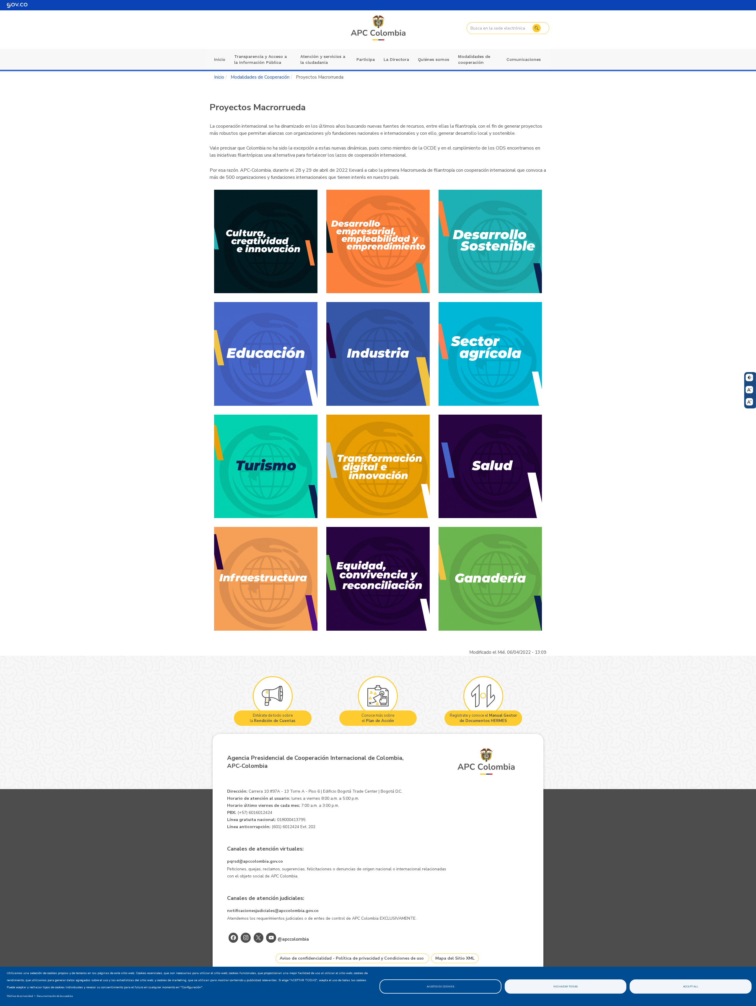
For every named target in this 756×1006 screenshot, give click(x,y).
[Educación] (265, 354)
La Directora (396, 59)
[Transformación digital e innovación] (378, 466)
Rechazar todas (565, 986)
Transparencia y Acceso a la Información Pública (260, 59)
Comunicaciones (523, 59)
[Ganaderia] (490, 579)
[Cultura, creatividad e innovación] (265, 241)
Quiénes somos (433, 59)
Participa (365, 59)
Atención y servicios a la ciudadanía (322, 59)
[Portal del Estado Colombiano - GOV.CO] (17, 5)
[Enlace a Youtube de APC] (271, 938)
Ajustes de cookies (440, 986)
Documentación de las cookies (55, 996)
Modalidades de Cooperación (260, 77)
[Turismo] (265, 466)
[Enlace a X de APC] (258, 938)
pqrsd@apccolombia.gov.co (255, 861)
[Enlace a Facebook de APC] (233, 938)
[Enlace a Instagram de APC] (246, 938)
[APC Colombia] (378, 28)
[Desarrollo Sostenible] (490, 241)
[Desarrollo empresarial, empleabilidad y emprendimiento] (378, 241)
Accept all (690, 986)
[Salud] (490, 466)
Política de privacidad (20, 996)
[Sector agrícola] (490, 354)
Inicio (219, 59)
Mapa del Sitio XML (455, 958)
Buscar (536, 28)
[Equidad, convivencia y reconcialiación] (378, 579)
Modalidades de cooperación (474, 59)
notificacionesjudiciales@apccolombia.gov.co (273, 910)
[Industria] (378, 354)
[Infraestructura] (265, 579)
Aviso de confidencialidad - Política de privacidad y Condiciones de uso (352, 958)
